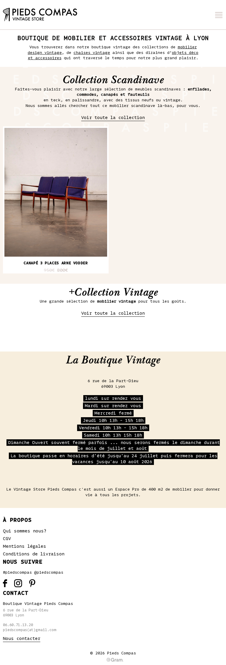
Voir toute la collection (113, 117)
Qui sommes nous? (24, 531)
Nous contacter (21, 638)
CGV (7, 538)
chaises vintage (92, 53)
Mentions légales (24, 546)
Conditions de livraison (33, 554)
